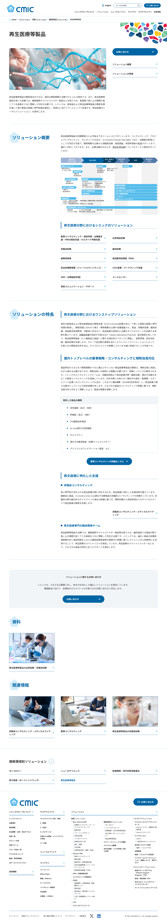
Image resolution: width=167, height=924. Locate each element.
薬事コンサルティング (82, 856)
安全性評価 (78, 836)
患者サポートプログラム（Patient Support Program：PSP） (143, 872)
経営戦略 (12, 827)
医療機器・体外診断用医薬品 (115, 830)
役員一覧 (12, 836)
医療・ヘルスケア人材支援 (144, 854)
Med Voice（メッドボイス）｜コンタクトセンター (146, 883)
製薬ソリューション (39, 19)
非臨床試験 (84, 334)
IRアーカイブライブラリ (17, 863)
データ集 (43, 843)
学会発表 (43, 892)
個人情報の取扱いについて (52, 916)
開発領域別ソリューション (58, 19)
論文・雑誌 (78, 844)
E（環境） (43, 823)
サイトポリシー (70, 916)
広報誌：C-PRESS (46, 896)
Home (14, 19)
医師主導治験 (119, 147)
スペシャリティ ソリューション (144, 867)
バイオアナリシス (80, 838)
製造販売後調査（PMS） (83, 870)
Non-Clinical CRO (80, 822)
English (108, 5)
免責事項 (82, 916)
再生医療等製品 (110, 838)
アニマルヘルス (140, 836)
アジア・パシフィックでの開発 (115, 842)
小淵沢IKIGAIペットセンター (146, 841)
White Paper (45, 874)
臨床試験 (77, 859)
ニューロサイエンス (112, 827)
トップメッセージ (15, 818)
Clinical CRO (78, 853)
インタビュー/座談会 (47, 887)
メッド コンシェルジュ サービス (146, 887)
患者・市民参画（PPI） (143, 878)
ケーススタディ (45, 883)
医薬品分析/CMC (80, 841)
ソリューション (24, 19)
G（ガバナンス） (46, 832)
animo (138, 838)
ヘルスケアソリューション (142, 818)
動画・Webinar (46, 878)
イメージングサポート (82, 833)
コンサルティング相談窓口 (82, 877)
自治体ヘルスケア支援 (142, 845)
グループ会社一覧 (15, 849)
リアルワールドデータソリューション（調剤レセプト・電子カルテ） (146, 860)
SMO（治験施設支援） (81, 873)
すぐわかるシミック (16, 854)
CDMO (75, 880)
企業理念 (12, 823)
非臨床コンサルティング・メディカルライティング (84, 826)
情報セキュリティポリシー (31, 916)
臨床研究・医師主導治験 (83, 862)
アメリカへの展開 (110, 845)
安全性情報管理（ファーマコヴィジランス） (84, 866)
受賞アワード (14, 845)
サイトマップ (14, 916)
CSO (74, 902)
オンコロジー (110, 825)
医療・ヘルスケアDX (143, 848)
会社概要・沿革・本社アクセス (20, 832)
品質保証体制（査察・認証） (84, 850)
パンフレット (45, 869)
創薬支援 (77, 830)
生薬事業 (138, 851)
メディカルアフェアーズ (81, 905)
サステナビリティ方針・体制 (50, 818)
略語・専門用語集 (15, 858)
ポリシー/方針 (14, 841)
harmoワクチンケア (143, 832)
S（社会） (43, 827)
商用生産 (77, 888)
